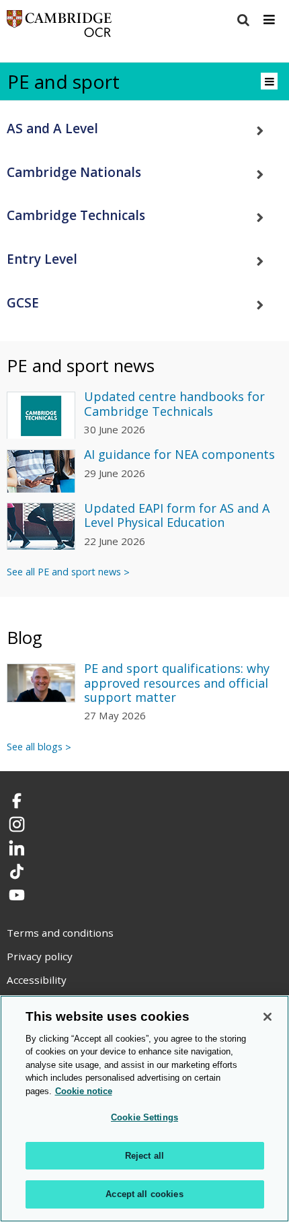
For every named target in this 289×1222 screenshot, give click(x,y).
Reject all (144, 1156)
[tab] (144, 129)
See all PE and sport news (64, 571)
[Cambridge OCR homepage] (59, 26)
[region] (144, 1108)
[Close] (267, 1017)
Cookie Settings (144, 1117)
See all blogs (35, 746)
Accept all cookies (144, 1194)
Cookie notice (83, 1091)
